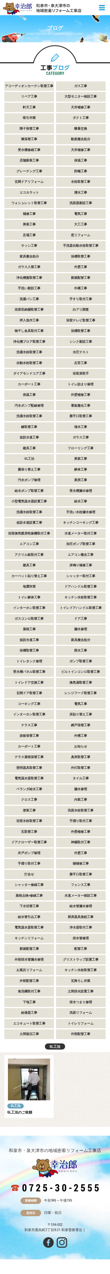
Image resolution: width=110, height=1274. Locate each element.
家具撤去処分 (29, 256)
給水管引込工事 (29, 917)
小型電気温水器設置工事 (29, 501)
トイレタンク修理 (29, 661)
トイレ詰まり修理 (81, 384)
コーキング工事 (29, 704)
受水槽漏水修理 (81, 491)
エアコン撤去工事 (81, 555)
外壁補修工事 (80, 395)
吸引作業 (29, 118)
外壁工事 (80, 267)
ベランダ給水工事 (29, 789)
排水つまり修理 (81, 1002)
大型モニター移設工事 (81, 96)
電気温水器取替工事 (29, 778)
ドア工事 (80, 619)
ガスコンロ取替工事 (29, 619)
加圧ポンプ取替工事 (80, 544)
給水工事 (80, 501)
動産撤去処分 (80, 139)
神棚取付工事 (80, 842)
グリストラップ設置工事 (81, 959)
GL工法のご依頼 (19, 1112)
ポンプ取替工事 (81, 661)
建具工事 (29, 448)
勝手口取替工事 (81, 416)
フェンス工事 (80, 885)
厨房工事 (80, 480)
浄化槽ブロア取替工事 (29, 342)
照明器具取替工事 (29, 768)
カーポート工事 (29, 384)
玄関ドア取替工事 (29, 693)
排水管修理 (81, 938)
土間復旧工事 (29, 1034)
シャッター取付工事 (80, 576)
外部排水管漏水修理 (29, 959)
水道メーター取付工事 (81, 533)
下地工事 (29, 1002)
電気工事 (80, 214)
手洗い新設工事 (29, 288)
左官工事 (80, 363)
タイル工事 (81, 778)
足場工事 (29, 235)
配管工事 (80, 949)
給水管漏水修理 (81, 906)
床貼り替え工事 (81, 714)
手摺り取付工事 (81, 821)
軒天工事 (29, 107)
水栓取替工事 (80, 182)
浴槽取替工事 (80, 256)
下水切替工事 (29, 906)
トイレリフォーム (81, 1023)
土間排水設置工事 (81, 991)
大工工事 (80, 224)
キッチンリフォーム (29, 938)
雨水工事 (80, 650)
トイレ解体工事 (29, 597)
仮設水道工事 (29, 437)
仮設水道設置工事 (29, 522)
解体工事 (80, 469)
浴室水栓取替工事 (29, 821)
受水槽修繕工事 (29, 150)
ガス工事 (80, 86)
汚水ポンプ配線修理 (29, 405)
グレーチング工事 (29, 171)
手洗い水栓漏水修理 (80, 512)
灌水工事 (80, 192)
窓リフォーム (80, 235)
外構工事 (80, 288)
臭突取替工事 (80, 757)
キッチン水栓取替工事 (81, 597)
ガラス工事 (81, 437)
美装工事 (29, 224)
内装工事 (80, 799)
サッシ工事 (29, 246)
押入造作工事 (29, 320)
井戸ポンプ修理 (29, 853)
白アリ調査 (81, 309)
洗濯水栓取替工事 (29, 352)
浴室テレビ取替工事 (80, 320)
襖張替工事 (29, 139)
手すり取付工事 (81, 299)
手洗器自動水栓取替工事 (81, 246)
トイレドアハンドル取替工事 (81, 608)
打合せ (29, 874)
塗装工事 (29, 810)
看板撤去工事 (80, 405)
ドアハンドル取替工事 (81, 586)
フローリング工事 (81, 448)
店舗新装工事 (29, 160)
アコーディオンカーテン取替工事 (29, 86)
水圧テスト (81, 352)
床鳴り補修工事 (81, 565)
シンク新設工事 (81, 342)
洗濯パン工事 (29, 299)
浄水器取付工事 (81, 927)
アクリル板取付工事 (29, 555)
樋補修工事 (81, 863)
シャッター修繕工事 (29, 885)
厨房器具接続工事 (81, 917)
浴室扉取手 (81, 373)
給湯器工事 (29, 1013)
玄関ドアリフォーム (29, 182)
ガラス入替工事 (29, 267)
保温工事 (80, 160)
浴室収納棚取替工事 (29, 309)
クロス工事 (29, 799)
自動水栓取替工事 (29, 363)
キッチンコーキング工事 (81, 522)
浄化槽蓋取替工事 (29, 278)
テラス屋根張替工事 (29, 757)
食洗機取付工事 (29, 991)
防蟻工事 (80, 171)
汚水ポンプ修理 (29, 480)
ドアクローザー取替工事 (29, 842)
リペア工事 (29, 96)
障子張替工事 (29, 128)
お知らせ (80, 746)
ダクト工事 (81, 118)
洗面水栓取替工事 (81, 810)
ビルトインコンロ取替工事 (80, 672)
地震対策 (29, 586)
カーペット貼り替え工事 (29, 576)
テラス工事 (29, 725)
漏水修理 (80, 629)
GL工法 (29, 459)
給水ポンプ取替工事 (29, 491)
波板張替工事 (29, 736)
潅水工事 (80, 427)
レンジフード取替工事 (81, 693)
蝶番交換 (80, 128)
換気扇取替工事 (81, 682)
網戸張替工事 (80, 725)
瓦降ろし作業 (80, 981)
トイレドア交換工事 (29, 682)
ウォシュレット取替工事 (29, 203)
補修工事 (29, 214)
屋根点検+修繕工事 (29, 895)
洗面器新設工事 (81, 203)
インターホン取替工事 (29, 608)
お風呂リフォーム (29, 970)
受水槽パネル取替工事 (29, 672)
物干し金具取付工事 (29, 331)
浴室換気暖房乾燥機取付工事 (29, 533)
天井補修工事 (80, 107)
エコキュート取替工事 (29, 1023)
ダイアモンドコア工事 (29, 373)
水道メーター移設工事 (81, 895)
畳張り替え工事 (29, 469)
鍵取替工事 (29, 427)
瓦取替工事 (29, 832)
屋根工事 (29, 629)
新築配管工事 (80, 278)
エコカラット (29, 192)
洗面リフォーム (81, 1013)
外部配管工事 (29, 981)
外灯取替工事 (80, 768)
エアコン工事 (29, 544)
